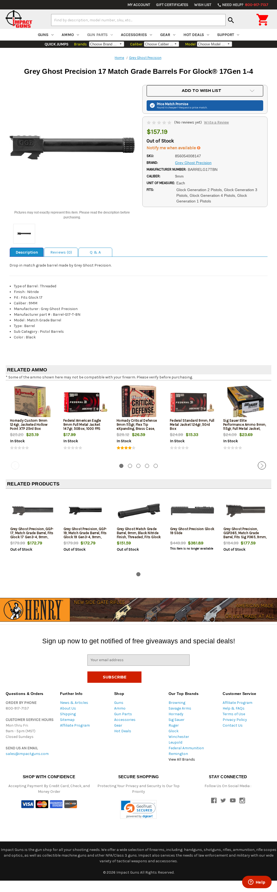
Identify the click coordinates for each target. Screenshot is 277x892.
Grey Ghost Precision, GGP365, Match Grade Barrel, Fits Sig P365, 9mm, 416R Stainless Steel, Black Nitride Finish (245, 537)
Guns (43, 34)
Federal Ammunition (186, 748)
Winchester (179, 736)
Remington (178, 753)
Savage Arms (180, 708)
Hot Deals (193, 34)
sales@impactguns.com (27, 753)
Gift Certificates (172, 4)
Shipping (68, 714)
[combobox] (138, 20)
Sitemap (67, 719)
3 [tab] (138, 466)
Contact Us (233, 725)
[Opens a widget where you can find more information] (257, 882)
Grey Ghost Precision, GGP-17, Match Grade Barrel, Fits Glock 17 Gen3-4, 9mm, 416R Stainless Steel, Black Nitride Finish (32, 537)
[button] (138, 809)
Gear (165, 34)
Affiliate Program (75, 725)
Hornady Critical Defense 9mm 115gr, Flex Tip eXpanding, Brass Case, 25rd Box (137, 426)
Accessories (134, 34)
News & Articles (74, 702)
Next (262, 465)
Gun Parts (97, 34)
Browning (177, 702)
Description (27, 252)
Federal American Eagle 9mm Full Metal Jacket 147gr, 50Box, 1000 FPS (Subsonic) (82, 426)
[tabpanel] (32, 422)
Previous (15, 465)
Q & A (95, 252)
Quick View (33, 402)
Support (225, 34)
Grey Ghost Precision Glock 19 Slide (192, 531)
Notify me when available (172, 147)
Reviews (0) (61, 252)
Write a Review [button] (216, 122)
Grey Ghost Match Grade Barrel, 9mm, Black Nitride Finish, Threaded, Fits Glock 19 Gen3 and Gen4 (139, 535)
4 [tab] (147, 466)
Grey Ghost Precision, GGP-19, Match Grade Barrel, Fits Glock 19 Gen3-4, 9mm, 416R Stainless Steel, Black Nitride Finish (85, 537)
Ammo (68, 34)
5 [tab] (156, 466)
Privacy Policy (235, 719)
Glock (174, 731)
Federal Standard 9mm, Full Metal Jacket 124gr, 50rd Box (192, 424)
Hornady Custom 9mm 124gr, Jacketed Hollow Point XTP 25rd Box (29, 424)
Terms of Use (234, 714)
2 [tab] (130, 466)
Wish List (202, 4)
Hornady (176, 714)
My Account (138, 4)
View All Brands (182, 759)
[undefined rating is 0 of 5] (159, 122)
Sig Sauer (176, 719)
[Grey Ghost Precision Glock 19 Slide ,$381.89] (192, 510)
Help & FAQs (234, 708)
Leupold (175, 742)
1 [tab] (121, 466)
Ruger (174, 725)
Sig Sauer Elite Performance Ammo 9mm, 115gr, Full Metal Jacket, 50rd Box (244, 426)
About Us (68, 708)
